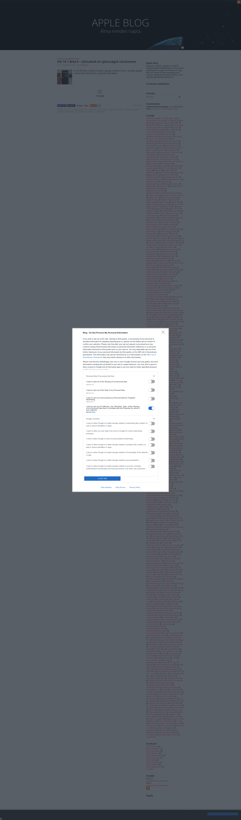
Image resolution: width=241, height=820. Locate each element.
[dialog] (120, 410)
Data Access (120, 487)
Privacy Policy (134, 487)
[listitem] (120, 376)
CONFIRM (102, 479)
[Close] (164, 333)
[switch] (151, 381)
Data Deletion (106, 487)
